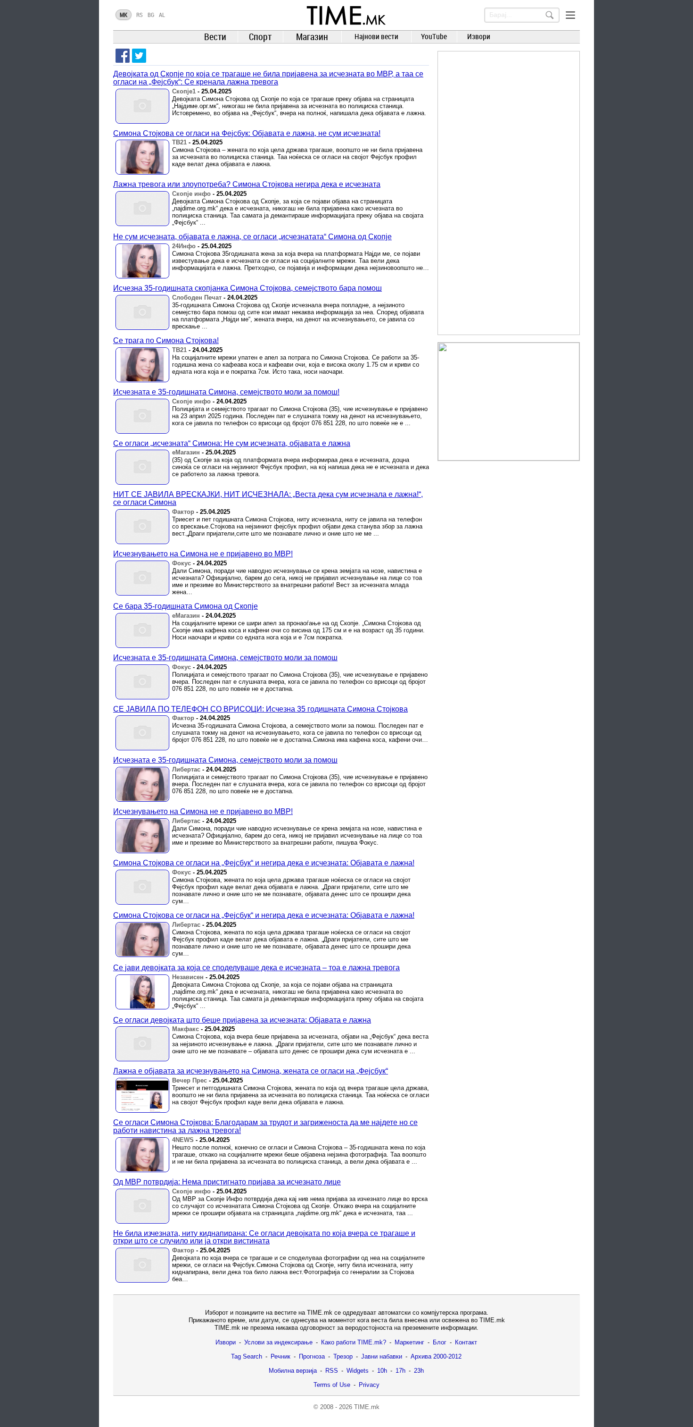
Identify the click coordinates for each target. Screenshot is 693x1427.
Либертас (186, 769)
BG (151, 14)
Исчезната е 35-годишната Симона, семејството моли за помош (225, 658)
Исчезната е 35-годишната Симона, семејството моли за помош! (226, 392)
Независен (188, 977)
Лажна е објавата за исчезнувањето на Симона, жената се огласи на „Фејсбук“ (250, 1071)
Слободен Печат (197, 297)
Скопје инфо (191, 193)
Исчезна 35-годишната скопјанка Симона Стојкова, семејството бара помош (247, 288)
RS (139, 14)
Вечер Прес (189, 1080)
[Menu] (570, 15)
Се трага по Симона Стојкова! (166, 340)
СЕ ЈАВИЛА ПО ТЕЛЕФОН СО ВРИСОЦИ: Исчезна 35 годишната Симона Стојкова (260, 709)
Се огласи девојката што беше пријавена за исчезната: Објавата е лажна (242, 1020)
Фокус (181, 563)
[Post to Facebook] (123, 56)
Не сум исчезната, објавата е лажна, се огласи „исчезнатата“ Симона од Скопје (252, 237)
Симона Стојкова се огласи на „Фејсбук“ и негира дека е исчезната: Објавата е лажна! (263, 863)
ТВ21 (179, 142)
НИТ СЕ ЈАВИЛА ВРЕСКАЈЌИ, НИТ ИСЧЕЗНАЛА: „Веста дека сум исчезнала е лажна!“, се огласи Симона (268, 498)
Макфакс (185, 1028)
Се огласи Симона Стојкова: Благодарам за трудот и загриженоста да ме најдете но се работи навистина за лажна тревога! (265, 1126)
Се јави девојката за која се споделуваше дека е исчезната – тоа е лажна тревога (256, 968)
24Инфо (184, 246)
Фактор (183, 511)
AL (162, 14)
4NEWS (183, 1139)
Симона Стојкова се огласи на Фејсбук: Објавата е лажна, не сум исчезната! (246, 133)
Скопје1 (184, 91)
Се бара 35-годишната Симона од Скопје (185, 606)
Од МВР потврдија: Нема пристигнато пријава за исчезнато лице (227, 1182)
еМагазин (186, 452)
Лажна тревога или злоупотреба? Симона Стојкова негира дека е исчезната (246, 184)
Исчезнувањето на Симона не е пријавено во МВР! (203, 554)
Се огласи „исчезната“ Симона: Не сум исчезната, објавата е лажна (231, 443)
